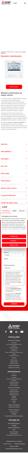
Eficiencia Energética (14, 431)
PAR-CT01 (4, 144)
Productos (14, 375)
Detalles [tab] (14, 210)
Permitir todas (14, 236)
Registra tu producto (14, 363)
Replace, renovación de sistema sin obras (14, 352)
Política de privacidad (19, 443)
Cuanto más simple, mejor (9, 203)
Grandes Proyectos (10, 51)
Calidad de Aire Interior (14, 347)
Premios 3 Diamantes (14, 409)
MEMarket (14, 396)
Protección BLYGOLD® (14, 355)
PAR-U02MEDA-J (6, 151)
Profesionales (3, 51)
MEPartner (14, 397)
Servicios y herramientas (14, 387)
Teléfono (6, 258)
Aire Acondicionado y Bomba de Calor (14, 435)
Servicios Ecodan (14, 361)
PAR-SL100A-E (5, 181)
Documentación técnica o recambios (14, 416)
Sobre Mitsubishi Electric (14, 423)
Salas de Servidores (14, 385)
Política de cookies (14, 446)
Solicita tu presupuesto (14, 365)
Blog (14, 429)
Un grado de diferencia (8, 195)
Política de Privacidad (17, 299)
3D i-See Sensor (14, 350)
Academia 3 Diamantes (14, 391)
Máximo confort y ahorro (9, 188)
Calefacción (14, 342)
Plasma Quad (14, 349)
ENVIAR (14, 304)
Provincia (6, 252)
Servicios (14, 358)
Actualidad (14, 425)
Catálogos (14, 414)
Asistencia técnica (14, 360)
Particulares (14, 337)
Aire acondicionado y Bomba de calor (14, 344)
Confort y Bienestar (14, 433)
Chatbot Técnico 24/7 (14, 393)
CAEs (14, 402)
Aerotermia (14, 345)
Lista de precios (14, 399)
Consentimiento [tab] (6, 210)
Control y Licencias (18, 51)
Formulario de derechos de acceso (14, 448)
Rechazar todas (14, 245)
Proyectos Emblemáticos (14, 427)
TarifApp (14, 401)
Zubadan (14, 354)
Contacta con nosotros (14, 367)
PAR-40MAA (5, 159)
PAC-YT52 (4, 166)
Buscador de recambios (14, 394)
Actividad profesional (9, 265)
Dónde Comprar (14, 86)
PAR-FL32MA (5, 173)
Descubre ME (14, 420)
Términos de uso (7, 443)
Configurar (13, 240)
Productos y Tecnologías (14, 340)
